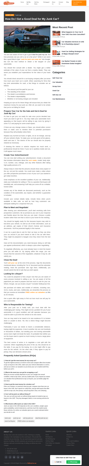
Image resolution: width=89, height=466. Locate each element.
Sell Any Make (36, 3)
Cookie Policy (70, 445)
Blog (67, 2)
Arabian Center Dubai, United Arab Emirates (19, 453)
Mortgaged (46, 2)
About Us (53, 3)
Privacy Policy (70, 443)
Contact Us (61, 3)
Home (22, 2)
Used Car (55, 90)
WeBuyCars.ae (31, 463)
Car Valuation (57, 82)
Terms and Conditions (72, 441)
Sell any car (56, 95)
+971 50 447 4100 (12, 448)
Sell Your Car (57, 78)
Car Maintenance (58, 99)
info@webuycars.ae (12, 451)
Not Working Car (50, 439)
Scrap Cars (9, 15)
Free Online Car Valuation (77, 3)
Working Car (49, 437)
